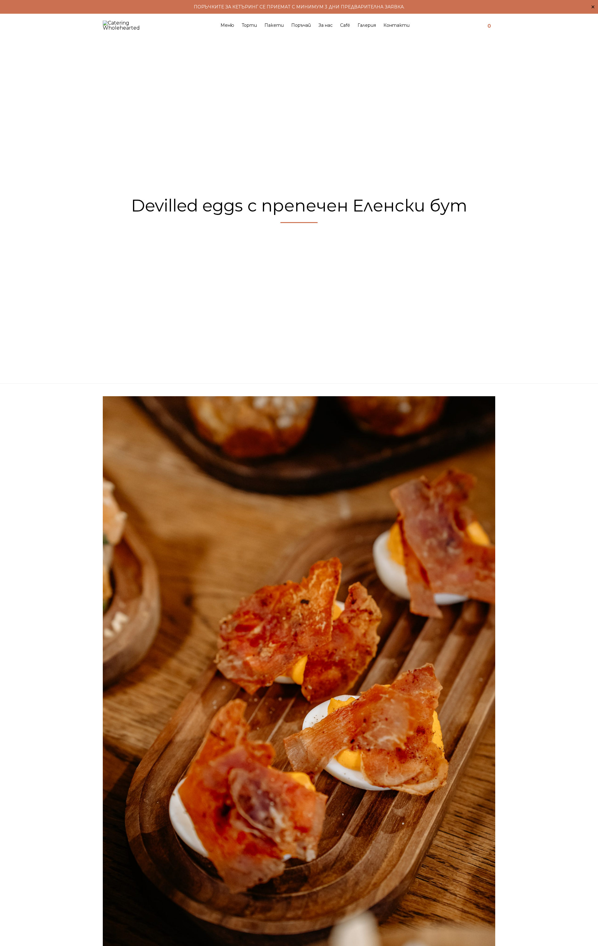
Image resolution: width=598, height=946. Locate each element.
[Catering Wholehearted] (129, 25)
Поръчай (301, 25)
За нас (325, 25)
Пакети (274, 25)
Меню (227, 25)
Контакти (396, 25)
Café (345, 25)
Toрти (249, 25)
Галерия (367, 25)
